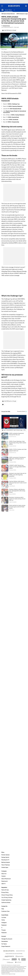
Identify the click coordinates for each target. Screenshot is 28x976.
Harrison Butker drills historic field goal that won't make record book (17, 483)
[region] (14, 422)
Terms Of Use (5, 890)
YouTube (3, 916)
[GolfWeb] (18, 961)
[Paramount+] (6, 957)
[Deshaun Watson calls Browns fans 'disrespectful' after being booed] (4, 492)
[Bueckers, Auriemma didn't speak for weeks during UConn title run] (4, 500)
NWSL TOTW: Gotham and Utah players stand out (17, 450)
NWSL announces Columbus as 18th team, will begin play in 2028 (17, 459)
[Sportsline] (19, 954)
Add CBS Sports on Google (10, 30)
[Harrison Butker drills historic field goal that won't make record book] (4, 484)
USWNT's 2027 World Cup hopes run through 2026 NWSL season (17, 467)
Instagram (4, 921)
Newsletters (4, 940)
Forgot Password (5, 945)
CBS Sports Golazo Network (8, 13)
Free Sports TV (5, 860)
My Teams (4, 942)
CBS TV (3, 883)
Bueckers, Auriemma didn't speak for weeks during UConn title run (17, 499)
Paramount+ (4, 881)
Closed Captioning (6, 898)
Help (2, 907)
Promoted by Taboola (21, 411)
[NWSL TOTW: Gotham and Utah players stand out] (4, 452)
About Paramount (6, 878)
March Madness (5, 865)
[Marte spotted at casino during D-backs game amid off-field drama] (4, 508)
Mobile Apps (4, 867)
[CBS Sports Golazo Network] (14, 952)
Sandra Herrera (6, 25)
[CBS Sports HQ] (20, 949)
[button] (2, 6)
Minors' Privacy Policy (7, 895)
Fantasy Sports (5, 857)
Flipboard (4, 931)
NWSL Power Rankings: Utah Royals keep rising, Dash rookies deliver (17, 443)
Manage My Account (6, 937)
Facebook (3, 923)
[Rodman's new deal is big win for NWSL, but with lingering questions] (4, 476)
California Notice (5, 901)
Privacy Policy (5, 892)
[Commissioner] (16, 957)
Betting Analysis (5, 862)
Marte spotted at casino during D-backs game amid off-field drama (17, 507)
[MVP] (23, 957)
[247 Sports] (9, 954)
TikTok (3, 918)
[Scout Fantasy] (10, 961)
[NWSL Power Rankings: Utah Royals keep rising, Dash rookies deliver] (4, 444)
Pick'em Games (5, 855)
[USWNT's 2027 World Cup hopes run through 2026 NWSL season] (4, 468)
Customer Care (5, 910)
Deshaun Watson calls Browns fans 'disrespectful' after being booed (17, 491)
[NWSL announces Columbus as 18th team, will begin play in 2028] (4, 460)
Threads (3, 928)
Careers (3, 876)
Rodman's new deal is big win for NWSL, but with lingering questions (17, 475)
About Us (3, 873)
